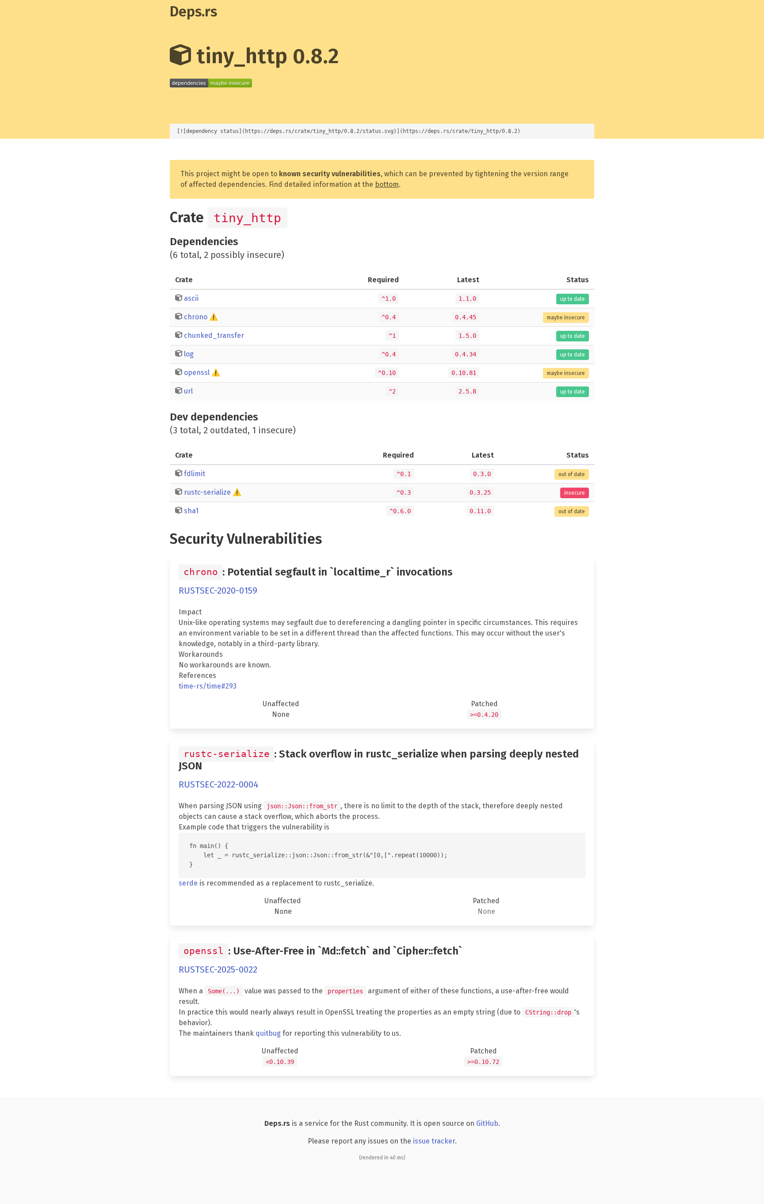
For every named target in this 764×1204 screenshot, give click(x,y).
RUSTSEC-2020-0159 (218, 590)
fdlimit (194, 473)
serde (188, 883)
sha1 (191, 511)
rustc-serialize (207, 492)
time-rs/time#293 (208, 686)
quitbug (268, 1033)
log (189, 354)
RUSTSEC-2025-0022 (218, 969)
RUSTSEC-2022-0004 (218, 784)
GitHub (487, 1123)
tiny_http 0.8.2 (265, 56)
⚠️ (213, 317)
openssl (197, 372)
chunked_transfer (214, 335)
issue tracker (434, 1141)
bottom (387, 184)
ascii (191, 298)
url (188, 391)
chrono (195, 317)
